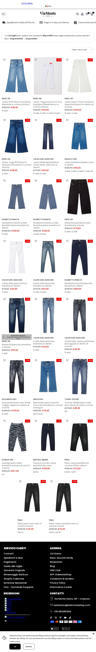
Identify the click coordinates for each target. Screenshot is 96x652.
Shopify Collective (14, 578)
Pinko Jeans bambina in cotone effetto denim (77, 464)
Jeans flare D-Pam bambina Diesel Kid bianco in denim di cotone (79, 104)
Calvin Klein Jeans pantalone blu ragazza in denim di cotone (79, 344)
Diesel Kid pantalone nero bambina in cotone (77, 224)
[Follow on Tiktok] (70, 617)
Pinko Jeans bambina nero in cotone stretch (63, 524)
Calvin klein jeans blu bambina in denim (43, 342)
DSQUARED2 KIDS (9, 399)
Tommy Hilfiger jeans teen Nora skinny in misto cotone (79, 404)
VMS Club (55, 570)
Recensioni (56, 561)
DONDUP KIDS (7, 459)
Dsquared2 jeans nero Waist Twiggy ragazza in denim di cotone (16, 405)
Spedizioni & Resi (13, 557)
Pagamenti (10, 561)
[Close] (93, 633)
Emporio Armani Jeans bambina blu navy (44, 464)
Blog (52, 566)
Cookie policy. (15, 641)
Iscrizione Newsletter (15, 582)
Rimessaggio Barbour (16, 574)
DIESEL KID (6, 98)
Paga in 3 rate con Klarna (56, 22)
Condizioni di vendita (62, 578)
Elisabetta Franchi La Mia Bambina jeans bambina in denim (15, 225)
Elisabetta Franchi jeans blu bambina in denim (78, 284)
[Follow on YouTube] (65, 617)
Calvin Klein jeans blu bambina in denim (43, 284)
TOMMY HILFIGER (72, 399)
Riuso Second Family (61, 557)
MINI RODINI (38, 399)
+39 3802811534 (62, 611)
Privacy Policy (57, 582)
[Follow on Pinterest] (60, 617)
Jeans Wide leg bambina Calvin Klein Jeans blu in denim (45, 165)
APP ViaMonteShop (61, 574)
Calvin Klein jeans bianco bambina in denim (14, 284)
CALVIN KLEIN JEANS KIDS (43, 159)
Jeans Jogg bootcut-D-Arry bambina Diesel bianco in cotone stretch (47, 104)
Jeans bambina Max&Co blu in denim (79, 163)
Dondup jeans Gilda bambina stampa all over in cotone (16, 465)
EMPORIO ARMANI (40, 459)
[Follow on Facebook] (51, 617)
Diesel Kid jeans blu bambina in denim (16, 346)
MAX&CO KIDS (71, 159)
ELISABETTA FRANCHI (10, 219)
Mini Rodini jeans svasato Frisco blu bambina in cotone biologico (48, 405)
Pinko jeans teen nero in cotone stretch (30, 524)
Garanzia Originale (14, 570)
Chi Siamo (55, 553)
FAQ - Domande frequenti (18, 587)
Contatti (9, 553)
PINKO (67, 459)
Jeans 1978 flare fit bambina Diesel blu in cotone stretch (16, 103)
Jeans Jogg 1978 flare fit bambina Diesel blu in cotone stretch (16, 165)
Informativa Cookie (61, 587)
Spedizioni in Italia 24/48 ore (21, 22)
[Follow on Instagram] (56, 617)
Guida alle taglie (13, 566)
